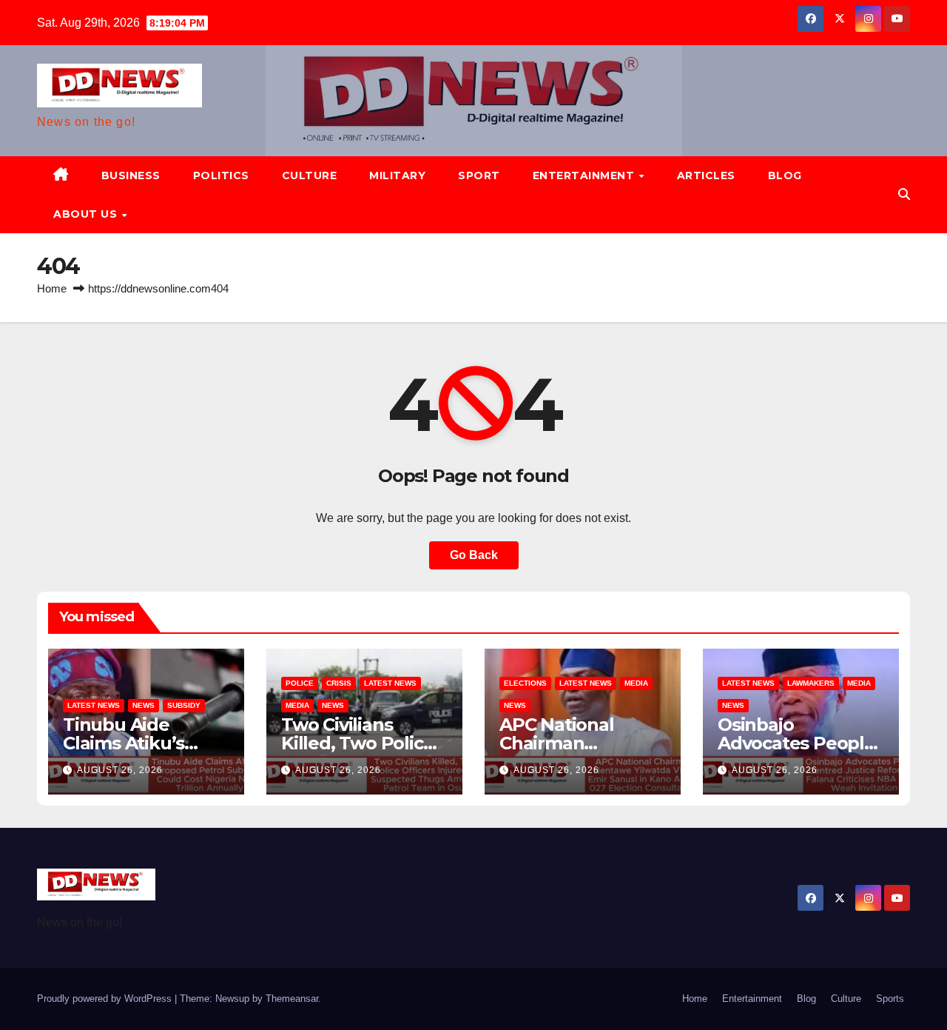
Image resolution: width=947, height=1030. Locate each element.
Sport (479, 175)
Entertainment (585, 175)
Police (300, 683)
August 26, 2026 (120, 770)
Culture (309, 175)
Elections (525, 683)
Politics (221, 175)
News (143, 705)
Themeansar (292, 998)
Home (52, 288)
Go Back (474, 555)
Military (397, 175)
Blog (785, 175)
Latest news (93, 705)
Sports (890, 998)
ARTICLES (706, 175)
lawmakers (811, 683)
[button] (904, 194)
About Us (87, 214)
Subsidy (183, 705)
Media (297, 705)
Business (131, 175)
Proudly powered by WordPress (106, 998)
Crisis (338, 683)
